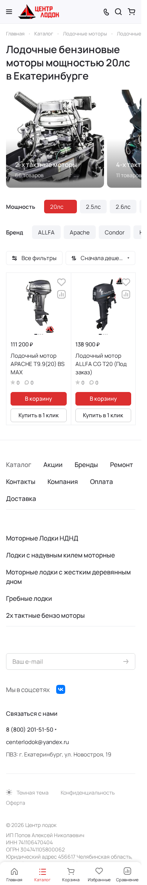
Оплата (101, 481)
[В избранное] (61, 282)
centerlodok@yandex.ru (37, 742)
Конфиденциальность (88, 792)
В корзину (38, 398)
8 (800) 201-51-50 (29, 729)
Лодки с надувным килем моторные (60, 555)
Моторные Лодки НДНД (42, 538)
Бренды (86, 464)
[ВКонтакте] (60, 689)
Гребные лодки (29, 598)
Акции (53, 464)
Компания (62, 481)
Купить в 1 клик (38, 415)
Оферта (15, 802)
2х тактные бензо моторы (45, 615)
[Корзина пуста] (131, 11)
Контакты (20, 481)
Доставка (21, 498)
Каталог (18, 464)
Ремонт (121, 464)
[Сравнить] (61, 294)
